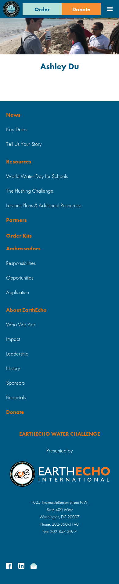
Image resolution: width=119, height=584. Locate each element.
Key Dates (16, 129)
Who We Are (20, 325)
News (13, 115)
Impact (13, 339)
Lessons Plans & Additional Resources (43, 205)
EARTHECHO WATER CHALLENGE (59, 434)
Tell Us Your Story (24, 144)
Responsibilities (21, 263)
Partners (16, 220)
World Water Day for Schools (37, 176)
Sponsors (15, 383)
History (13, 368)
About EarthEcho (26, 310)
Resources (18, 162)
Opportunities (19, 278)
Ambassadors (23, 249)
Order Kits (19, 236)
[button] (110, 9)
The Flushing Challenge (29, 191)
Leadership (17, 354)
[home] (11, 9)
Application (17, 292)
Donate (81, 9)
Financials (16, 397)
